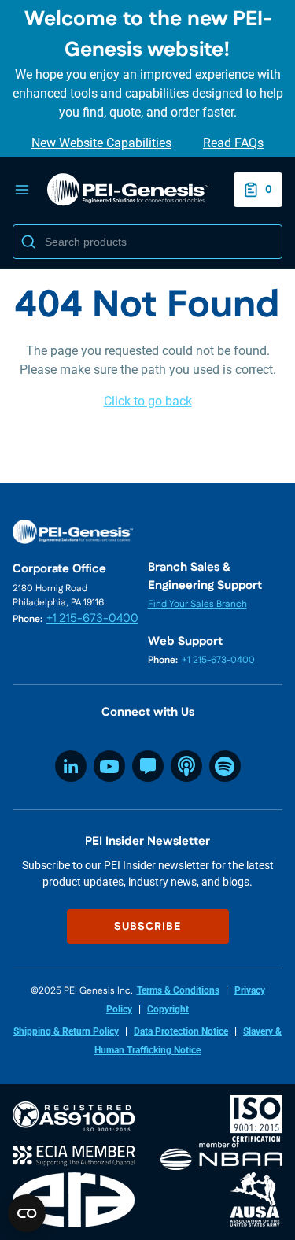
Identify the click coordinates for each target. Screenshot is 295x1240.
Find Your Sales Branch (197, 604)
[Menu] (22, 189)
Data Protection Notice (181, 1031)
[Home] (128, 190)
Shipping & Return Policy (66, 1031)
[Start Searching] (28, 241)
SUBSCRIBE (147, 927)
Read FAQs (233, 142)
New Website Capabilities (101, 142)
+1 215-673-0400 (92, 618)
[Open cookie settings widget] (27, 1213)
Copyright (168, 1009)
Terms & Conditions (178, 990)
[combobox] (147, 241)
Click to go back (148, 401)
